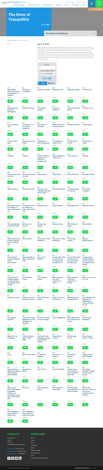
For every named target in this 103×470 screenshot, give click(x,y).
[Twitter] (16, 459)
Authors (33, 448)
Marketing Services (33, 5)
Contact (84, 5)
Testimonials (75, 5)
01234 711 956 (20, 448)
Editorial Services (47, 5)
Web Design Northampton (82, 468)
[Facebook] (8, 459)
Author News (78, 2)
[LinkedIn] (19, 459)
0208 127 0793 (22, 451)
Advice (66, 5)
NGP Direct (59, 5)
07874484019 (22, 453)
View (10, 101)
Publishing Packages (18, 5)
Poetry (15, 40)
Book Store (10, 40)
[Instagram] (12, 459)
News (32, 442)
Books (84, 2)
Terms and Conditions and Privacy (39, 458)
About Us (68, 2)
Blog (73, 2)
